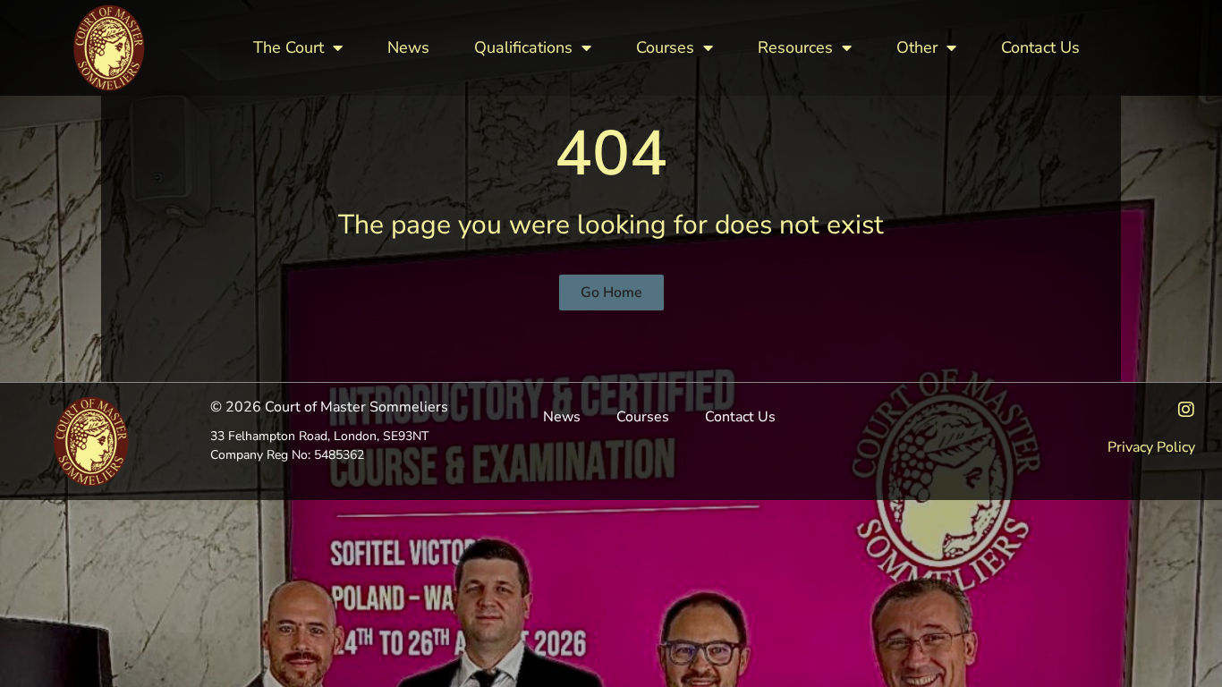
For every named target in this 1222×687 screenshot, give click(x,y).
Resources (795, 47)
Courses (665, 47)
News (408, 47)
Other (917, 47)
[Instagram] (1186, 410)
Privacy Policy (1151, 447)
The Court (288, 47)
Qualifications (523, 47)
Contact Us (1040, 47)
